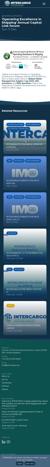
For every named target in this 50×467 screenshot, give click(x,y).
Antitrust (5, 386)
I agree (19, 463)
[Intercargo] (18, 5)
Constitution (7, 383)
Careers (5, 389)
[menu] (44, 4)
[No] (47, 461)
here (19, 88)
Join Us (5, 379)
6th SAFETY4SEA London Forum (15, 420)
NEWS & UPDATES (13, 16)
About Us (5, 376)
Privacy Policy (9, 454)
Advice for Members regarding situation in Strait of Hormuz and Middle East (22, 413)
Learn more (30, 463)
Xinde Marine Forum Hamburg (14, 426)
